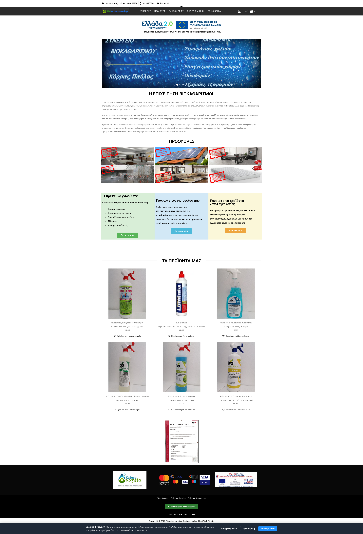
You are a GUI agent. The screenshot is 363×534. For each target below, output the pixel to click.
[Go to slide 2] (177, 84)
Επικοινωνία (214, 11)
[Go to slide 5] (186, 84)
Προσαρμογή (249, 528)
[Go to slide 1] (174, 84)
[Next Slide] (255, 63)
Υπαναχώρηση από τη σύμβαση (183, 506)
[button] (127, 336)
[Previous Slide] (107, 63)
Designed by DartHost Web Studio (198, 521)
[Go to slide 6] (188, 84)
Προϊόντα (159, 11)
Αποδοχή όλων (268, 528)
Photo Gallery (195, 11)
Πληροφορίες (176, 11)
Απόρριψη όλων (229, 528)
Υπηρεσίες (145, 11)
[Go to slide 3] (180, 85)
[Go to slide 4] (183, 84)
